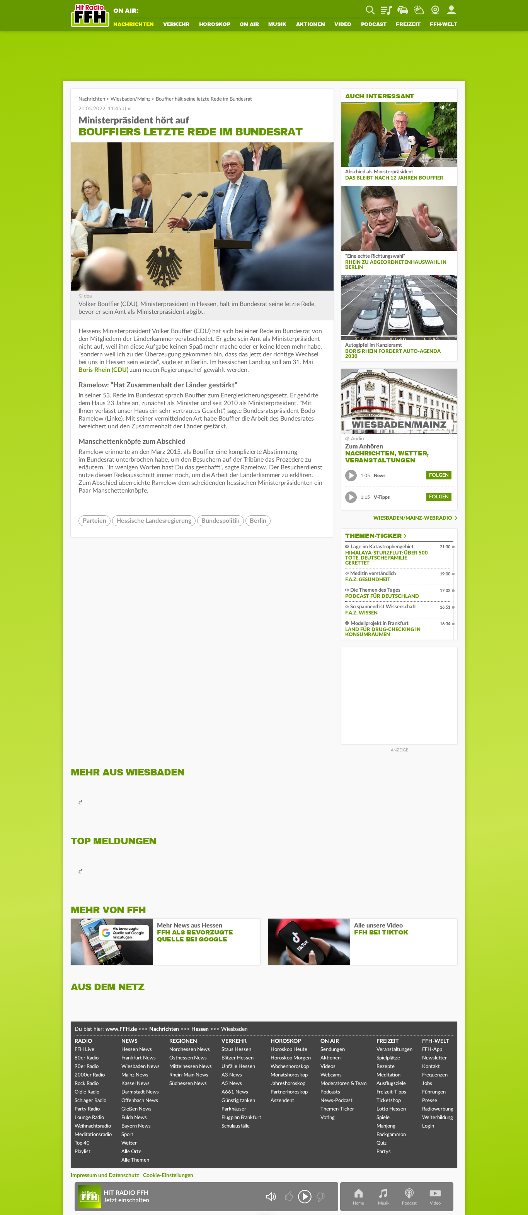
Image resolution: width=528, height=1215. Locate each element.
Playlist (386, 7)
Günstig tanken (238, 1100)
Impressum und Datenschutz (105, 1175)
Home (358, 1203)
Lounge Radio (89, 1117)
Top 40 (82, 1143)
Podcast (374, 24)
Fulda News (134, 1117)
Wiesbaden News (140, 1066)
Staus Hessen (236, 1049)
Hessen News (136, 1049)
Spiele (383, 1117)
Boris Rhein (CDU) (103, 370)
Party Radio (87, 1109)
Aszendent (282, 1100)
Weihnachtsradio (93, 1126)
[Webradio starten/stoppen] (305, 1196)
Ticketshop (388, 1100)
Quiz (381, 1143)
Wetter (419, 7)
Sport (127, 1134)
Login (428, 1126)
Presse (429, 1100)
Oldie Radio (87, 1092)
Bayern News (136, 1126)
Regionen (183, 1041)
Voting (327, 1117)
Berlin (258, 521)
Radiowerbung (437, 1109)
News (129, 1041)
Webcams (331, 1075)
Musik (277, 24)
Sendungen (332, 1049)
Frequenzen (435, 1075)
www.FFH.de (121, 1029)
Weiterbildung (437, 1117)
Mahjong (385, 1126)
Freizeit (408, 24)
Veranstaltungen (394, 1049)
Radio (83, 1041)
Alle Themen (135, 1160)
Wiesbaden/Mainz (130, 99)
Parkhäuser (233, 1109)
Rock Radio (87, 1083)
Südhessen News (188, 1083)
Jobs (427, 1083)
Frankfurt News (138, 1058)
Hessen (200, 1029)
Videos (328, 1066)
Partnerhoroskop (289, 1092)
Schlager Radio (90, 1100)
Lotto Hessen (391, 1109)
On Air (249, 24)
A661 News (234, 1092)
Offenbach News (139, 1100)
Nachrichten (133, 24)
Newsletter (434, 1058)
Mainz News (134, 1075)
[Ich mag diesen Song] (289, 1196)
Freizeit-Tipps (391, 1092)
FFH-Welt (443, 24)
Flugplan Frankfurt (241, 1117)
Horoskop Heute (289, 1049)
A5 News (231, 1083)
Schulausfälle (235, 1126)
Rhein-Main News (188, 1075)
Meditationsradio (93, 1134)
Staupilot (403, 7)
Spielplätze (388, 1058)
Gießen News (136, 1109)
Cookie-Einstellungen (168, 1175)
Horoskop (214, 24)
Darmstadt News (140, 1092)
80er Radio (87, 1058)
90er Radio (87, 1066)
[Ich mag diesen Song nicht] (320, 1196)
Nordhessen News (189, 1049)
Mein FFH (451, 7)
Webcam (435, 7)
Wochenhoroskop (290, 1066)
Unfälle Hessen (238, 1066)
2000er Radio (90, 1075)
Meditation (388, 1075)
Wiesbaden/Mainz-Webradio (412, 518)
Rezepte (385, 1066)
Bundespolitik (220, 521)
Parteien (94, 521)
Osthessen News (188, 1058)
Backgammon (391, 1134)
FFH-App (432, 1049)
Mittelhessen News (190, 1066)
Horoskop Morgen (291, 1058)
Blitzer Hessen (237, 1058)
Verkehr (176, 24)
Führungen (434, 1092)
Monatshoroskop (289, 1075)
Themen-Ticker (373, 536)
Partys (383, 1151)
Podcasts (330, 1092)
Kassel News (135, 1083)
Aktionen (310, 24)
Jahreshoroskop (288, 1083)
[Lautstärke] (271, 1196)
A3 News (231, 1075)
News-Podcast (336, 1100)
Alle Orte (131, 1151)
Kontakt (431, 1066)
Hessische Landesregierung (153, 521)
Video (342, 24)
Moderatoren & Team (343, 1083)
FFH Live (84, 1049)
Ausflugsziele (391, 1083)
